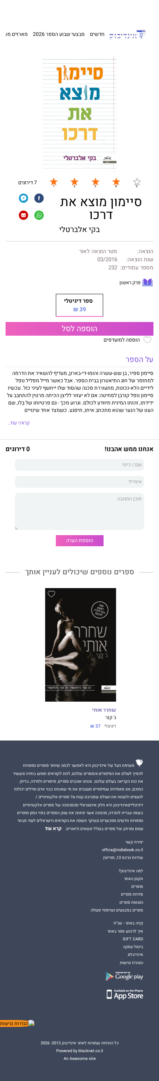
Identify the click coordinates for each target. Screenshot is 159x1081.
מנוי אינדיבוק (46, 11)
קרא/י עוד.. (19, 423)
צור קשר (25, 11)
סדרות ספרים (132, 894)
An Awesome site (80, 1058)
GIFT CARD (93, 11)
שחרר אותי (104, 710)
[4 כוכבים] (116, 181)
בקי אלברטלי (79, 229)
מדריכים (71, 11)
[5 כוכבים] (137, 181)
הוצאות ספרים (131, 902)
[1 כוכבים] (54, 181)
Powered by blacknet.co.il (79, 1051)
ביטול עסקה (133, 947)
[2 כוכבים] (74, 181)
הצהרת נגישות (131, 963)
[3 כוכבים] (95, 181)
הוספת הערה (79, 540)
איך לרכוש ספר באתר (125, 931)
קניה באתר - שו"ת (128, 923)
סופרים (137, 886)
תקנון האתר (133, 879)
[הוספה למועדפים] (51, 595)
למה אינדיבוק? (117, 11)
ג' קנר (110, 717)
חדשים (97, 34)
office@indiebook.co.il (122, 850)
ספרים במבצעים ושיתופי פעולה (117, 910)
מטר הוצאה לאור (98, 251)
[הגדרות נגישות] (17, 1023)
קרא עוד (53, 828)
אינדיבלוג (135, 954)
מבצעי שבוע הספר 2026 (59, 34)
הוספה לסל (79, 329)
